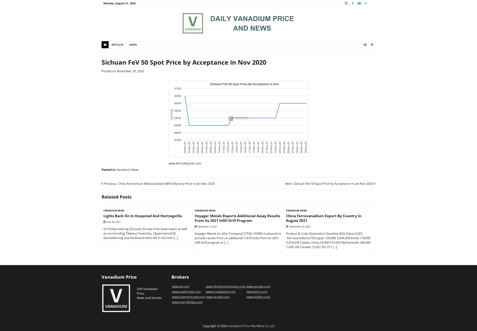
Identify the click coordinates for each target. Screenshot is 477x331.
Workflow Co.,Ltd (262, 326)
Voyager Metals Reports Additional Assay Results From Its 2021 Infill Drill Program (237, 218)
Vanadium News (127, 170)
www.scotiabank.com (221, 292)
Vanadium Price (239, 326)
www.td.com (180, 286)
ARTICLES (117, 44)
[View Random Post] (364, 44)
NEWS (133, 44)
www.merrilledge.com (187, 302)
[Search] (371, 44)
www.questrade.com (186, 292)
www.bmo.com (257, 292)
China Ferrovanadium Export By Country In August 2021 (323, 218)
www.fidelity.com (258, 297)
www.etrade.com (218, 297)
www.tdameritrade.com (188, 297)
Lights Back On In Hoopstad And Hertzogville (142, 215)
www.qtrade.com (258, 286)
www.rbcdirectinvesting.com (226, 286)
